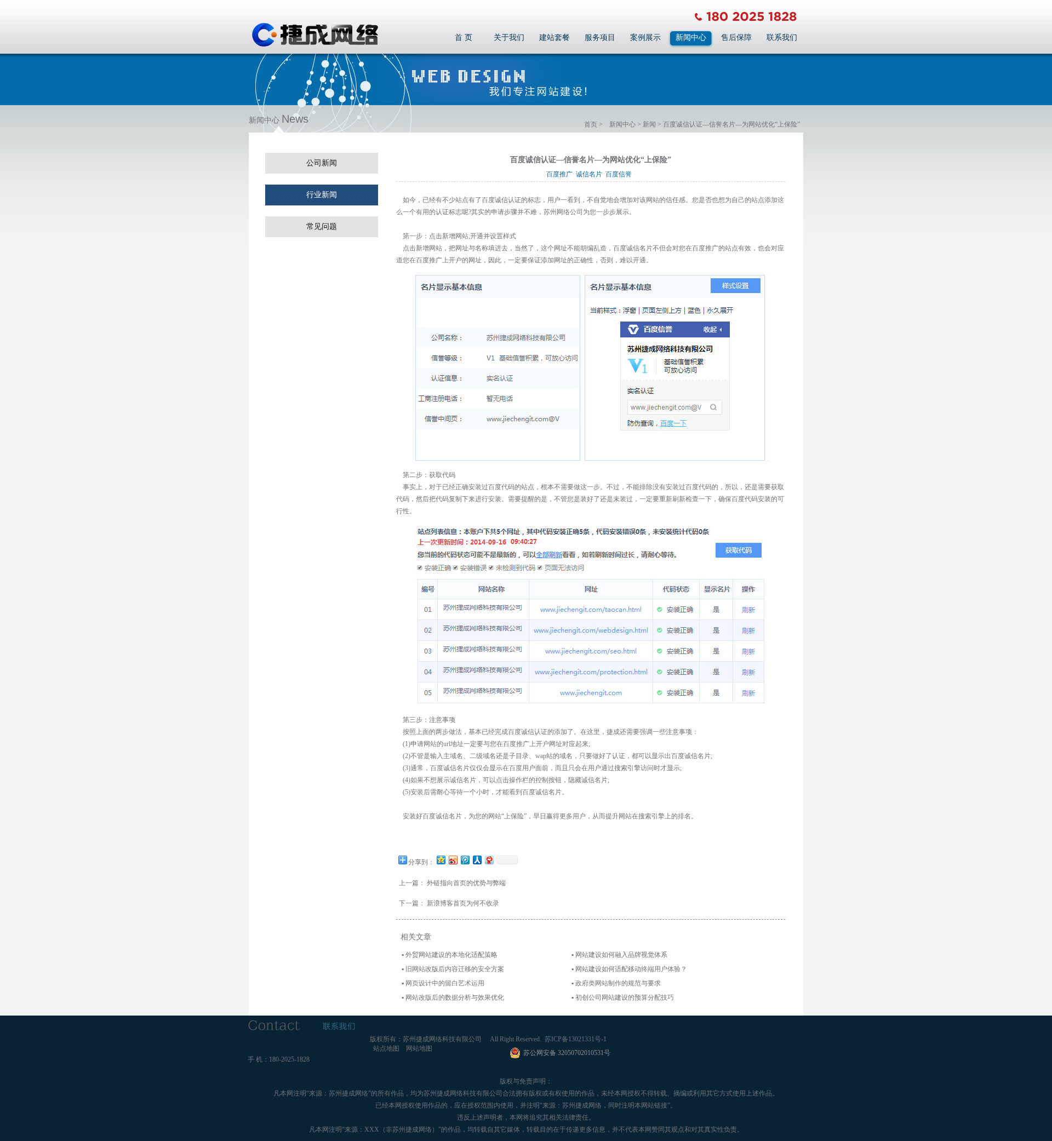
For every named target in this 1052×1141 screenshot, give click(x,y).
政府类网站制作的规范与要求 (618, 983)
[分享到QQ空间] (440, 860)
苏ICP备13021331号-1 (576, 1039)
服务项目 (600, 37)
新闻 (649, 124)
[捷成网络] (315, 45)
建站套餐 (554, 37)
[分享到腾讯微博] (465, 860)
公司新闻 (321, 163)
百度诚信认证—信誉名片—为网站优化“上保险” (731, 124)
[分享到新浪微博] (453, 860)
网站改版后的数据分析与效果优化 (454, 997)
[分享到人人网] (477, 860)
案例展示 (645, 37)
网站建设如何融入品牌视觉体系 (621, 955)
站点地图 (386, 1048)
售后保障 (736, 37)
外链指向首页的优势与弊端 (466, 883)
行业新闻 (321, 195)
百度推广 (561, 174)
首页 (590, 124)
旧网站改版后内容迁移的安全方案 (454, 969)
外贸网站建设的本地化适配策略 (451, 955)
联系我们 (782, 37)
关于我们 (509, 37)
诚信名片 (590, 174)
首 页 (463, 37)
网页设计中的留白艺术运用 (444, 983)
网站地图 (419, 1048)
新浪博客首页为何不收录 (463, 903)
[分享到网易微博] (489, 860)
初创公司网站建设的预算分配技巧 (624, 997)
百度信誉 (620, 174)
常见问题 (321, 226)
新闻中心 (691, 37)
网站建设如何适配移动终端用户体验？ (631, 969)
